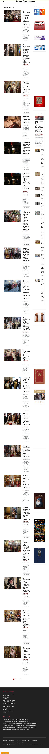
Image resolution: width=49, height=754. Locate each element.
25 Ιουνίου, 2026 (25, 156)
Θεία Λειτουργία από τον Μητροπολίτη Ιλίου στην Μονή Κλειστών (16, 729)
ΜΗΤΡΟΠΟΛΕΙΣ (6, 695)
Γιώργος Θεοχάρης (40, 134)
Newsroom (26, 26)
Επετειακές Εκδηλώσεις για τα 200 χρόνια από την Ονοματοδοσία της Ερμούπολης (27, 148)
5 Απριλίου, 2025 (25, 628)
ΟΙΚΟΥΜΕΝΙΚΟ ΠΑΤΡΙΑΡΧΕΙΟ (8, 694)
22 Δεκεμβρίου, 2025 (26, 459)
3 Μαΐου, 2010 (42, 190)
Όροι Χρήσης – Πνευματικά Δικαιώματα (29, 740)
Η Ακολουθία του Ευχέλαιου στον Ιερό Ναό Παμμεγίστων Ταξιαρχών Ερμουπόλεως (27, 323)
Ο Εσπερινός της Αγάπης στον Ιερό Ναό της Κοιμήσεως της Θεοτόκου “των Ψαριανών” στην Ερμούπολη (26, 550)
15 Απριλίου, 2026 (26, 301)
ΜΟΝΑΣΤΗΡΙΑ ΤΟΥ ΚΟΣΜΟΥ (8, 706)
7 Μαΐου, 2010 (42, 198)
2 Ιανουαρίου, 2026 (26, 427)
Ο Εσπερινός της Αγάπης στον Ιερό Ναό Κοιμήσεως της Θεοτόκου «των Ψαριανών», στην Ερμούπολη (26, 289)
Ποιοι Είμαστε (11, 740)
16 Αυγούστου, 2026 (26, 27)
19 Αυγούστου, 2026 (39, 135)
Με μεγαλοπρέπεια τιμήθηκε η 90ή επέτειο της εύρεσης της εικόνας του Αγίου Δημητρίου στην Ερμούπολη (27, 220)
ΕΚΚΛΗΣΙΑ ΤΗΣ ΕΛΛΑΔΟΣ (8, 701)
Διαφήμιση (5, 740)
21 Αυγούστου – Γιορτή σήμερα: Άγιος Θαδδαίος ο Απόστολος (15, 719)
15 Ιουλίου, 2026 (25, 125)
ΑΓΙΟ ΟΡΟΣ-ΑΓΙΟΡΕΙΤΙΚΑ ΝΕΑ (9, 703)
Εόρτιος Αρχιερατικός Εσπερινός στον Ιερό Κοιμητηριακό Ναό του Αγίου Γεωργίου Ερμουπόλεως (27, 254)
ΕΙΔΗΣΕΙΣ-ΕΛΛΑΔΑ (6, 698)
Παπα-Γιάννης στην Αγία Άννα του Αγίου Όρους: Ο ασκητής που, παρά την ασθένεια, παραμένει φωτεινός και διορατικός (39, 127)
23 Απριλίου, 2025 (26, 522)
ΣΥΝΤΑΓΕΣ (5, 712)
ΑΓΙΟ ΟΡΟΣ (5, 704)
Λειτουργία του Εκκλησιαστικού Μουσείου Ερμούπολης (28, 119)
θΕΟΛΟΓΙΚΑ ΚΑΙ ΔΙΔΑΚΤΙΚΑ (8, 711)
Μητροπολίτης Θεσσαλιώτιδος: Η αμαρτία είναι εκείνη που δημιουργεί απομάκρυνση (20, 723)
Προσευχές (5, 708)
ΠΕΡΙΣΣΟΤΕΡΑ (26, 78)
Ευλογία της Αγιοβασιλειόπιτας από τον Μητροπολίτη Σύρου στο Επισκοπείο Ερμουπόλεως (28, 419)
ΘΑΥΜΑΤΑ (5, 709)
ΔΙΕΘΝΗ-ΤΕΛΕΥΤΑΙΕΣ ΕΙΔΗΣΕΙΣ (9, 700)
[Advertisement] (39, 73)
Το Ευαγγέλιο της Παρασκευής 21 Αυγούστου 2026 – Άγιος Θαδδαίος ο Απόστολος (19, 727)
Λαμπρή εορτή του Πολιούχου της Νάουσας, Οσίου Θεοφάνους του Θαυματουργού (19, 725)
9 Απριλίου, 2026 (25, 332)
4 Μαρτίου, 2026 (25, 394)
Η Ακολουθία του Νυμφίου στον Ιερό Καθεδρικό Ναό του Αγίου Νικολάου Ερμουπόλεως (27, 584)
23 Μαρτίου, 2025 (26, 660)
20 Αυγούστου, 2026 (42, 169)
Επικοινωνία (18, 740)
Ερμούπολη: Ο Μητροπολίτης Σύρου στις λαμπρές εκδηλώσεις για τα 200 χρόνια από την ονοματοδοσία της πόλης (27, 181)
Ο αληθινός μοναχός (43, 204)
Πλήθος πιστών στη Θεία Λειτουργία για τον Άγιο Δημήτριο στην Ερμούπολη (26, 481)
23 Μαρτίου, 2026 (26, 361)
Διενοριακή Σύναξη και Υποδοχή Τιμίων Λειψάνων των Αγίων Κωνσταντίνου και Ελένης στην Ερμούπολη (27, 384)
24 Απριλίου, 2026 (26, 263)
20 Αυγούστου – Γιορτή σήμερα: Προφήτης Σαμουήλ (43, 176)
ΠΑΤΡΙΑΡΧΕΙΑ (5, 697)
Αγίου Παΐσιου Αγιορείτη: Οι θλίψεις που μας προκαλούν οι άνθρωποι (17, 721)
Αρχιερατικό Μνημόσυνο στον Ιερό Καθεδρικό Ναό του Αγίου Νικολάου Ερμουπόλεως (27, 451)
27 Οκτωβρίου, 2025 (26, 490)
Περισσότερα (39, 145)
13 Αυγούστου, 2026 (26, 65)
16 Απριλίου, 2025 (26, 594)
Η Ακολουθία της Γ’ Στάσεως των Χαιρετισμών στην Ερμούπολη (27, 652)
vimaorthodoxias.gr (9, 742)
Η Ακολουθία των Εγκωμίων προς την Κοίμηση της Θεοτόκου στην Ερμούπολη (26, 17)
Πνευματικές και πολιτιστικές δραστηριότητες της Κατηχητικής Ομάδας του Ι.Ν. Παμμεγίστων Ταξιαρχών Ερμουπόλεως (28, 618)
